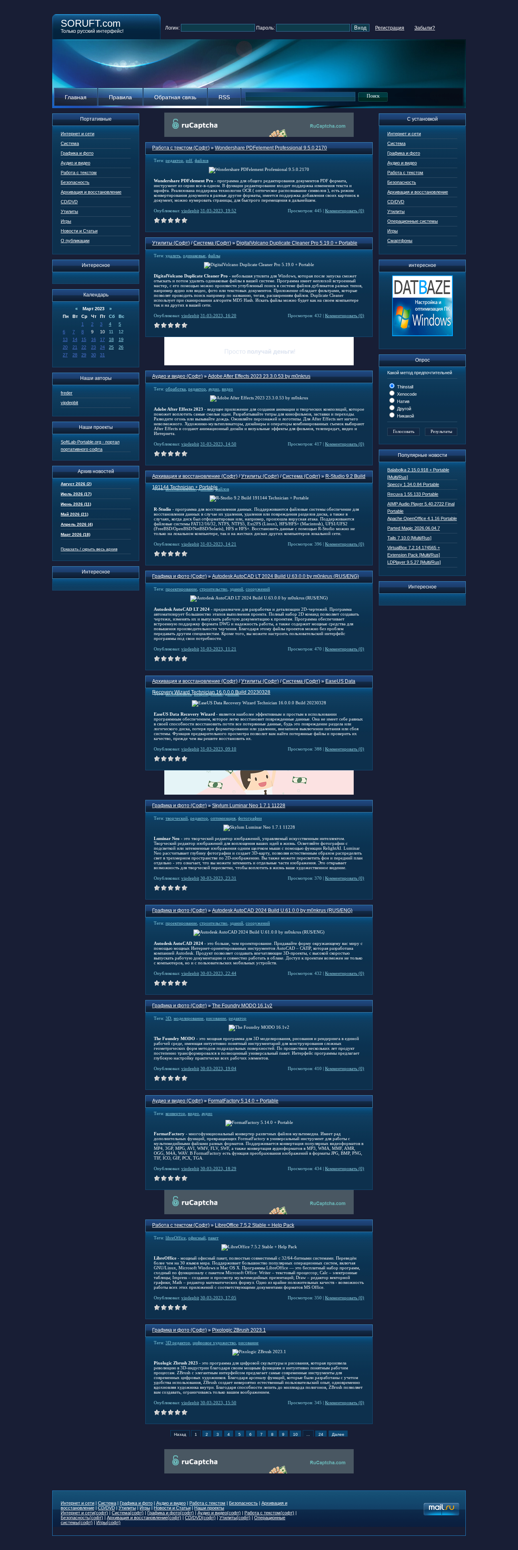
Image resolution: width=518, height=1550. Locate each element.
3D (168, 1018)
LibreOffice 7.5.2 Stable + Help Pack (254, 1225)
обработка (176, 388)
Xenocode (406, 394)
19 (121, 339)
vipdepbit (69, 402)
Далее (338, 1434)
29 (83, 354)
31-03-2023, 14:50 (218, 443)
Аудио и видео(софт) (219, 1512)
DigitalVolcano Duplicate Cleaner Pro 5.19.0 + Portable (296, 243)
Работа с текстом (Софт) (181, 148)
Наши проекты (209, 1507)
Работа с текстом (79, 172)
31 (102, 354)
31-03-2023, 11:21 (218, 648)
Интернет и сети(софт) (84, 1512)
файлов (201, 160)
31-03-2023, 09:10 (218, 748)
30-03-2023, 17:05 (218, 1297)
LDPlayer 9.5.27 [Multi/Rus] (414, 562)
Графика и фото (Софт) (179, 576)
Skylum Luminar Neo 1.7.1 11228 (248, 805)
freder (66, 392)
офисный (197, 1237)
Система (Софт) (212, 243)
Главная (76, 97)
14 (74, 339)
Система (70, 143)
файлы (214, 255)
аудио (213, 388)
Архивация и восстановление (91, 192)
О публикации (75, 240)
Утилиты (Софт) (171, 243)
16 (93, 339)
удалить (173, 255)
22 (83, 347)
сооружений (258, 588)
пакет (213, 1237)
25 (111, 347)
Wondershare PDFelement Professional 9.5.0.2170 (271, 148)
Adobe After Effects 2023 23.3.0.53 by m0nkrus (259, 376)
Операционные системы (412, 221)
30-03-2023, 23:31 (218, 878)
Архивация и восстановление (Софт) (195, 476)
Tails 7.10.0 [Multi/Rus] (409, 537)
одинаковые (194, 255)
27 (65, 354)
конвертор (175, 1113)
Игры (66, 221)
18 (111, 339)
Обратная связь (175, 97)
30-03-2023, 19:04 (218, 1068)
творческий (177, 818)
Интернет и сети (77, 133)
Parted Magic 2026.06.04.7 (413, 528)
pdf (189, 160)
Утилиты (69, 211)
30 (93, 354)
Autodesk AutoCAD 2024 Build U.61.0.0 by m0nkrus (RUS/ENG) (282, 910)
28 (74, 354)
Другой (403, 408)
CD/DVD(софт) (200, 1517)
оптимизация (223, 818)
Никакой (405, 416)
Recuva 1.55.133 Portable (412, 494)
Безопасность (75, 182)
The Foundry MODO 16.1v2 (242, 1005)
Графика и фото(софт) (170, 1512)
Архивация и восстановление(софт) (144, 1517)
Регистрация (389, 28)
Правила (120, 97)
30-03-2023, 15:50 (218, 1402)
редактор (174, 160)
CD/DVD (69, 201)
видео (227, 388)
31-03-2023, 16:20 (218, 315)
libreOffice (176, 1237)
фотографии (250, 818)
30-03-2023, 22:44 (218, 973)
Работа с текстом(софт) (269, 1512)
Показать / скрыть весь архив (89, 549)
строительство (213, 588)
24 (102, 347)
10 (295, 1434)
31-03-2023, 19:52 (218, 210)
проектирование (181, 588)
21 (74, 347)
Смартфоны (399, 240)
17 (102, 339)
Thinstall (404, 386)
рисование (216, 1018)
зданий (236, 588)
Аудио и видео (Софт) (177, 376)
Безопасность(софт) (82, 1517)
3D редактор (178, 1342)
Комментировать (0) (344, 210)
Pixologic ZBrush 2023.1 (239, 1330)
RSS (224, 97)
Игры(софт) (108, 1522)
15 (83, 339)
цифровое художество (214, 1342)
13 (65, 339)
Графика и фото (77, 153)
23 (93, 347)
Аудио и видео (75, 162)
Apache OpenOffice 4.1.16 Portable (422, 518)
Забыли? (424, 28)
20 (65, 347)
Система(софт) (128, 1512)
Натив (403, 401)
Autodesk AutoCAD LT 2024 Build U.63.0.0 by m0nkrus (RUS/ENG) (285, 576)
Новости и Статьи (79, 230)
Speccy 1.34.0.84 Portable (413, 484)
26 (121, 347)
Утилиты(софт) (235, 1517)
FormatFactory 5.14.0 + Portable (243, 1101)
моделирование (189, 1018)
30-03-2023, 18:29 (218, 1168)
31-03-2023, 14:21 (218, 544)
